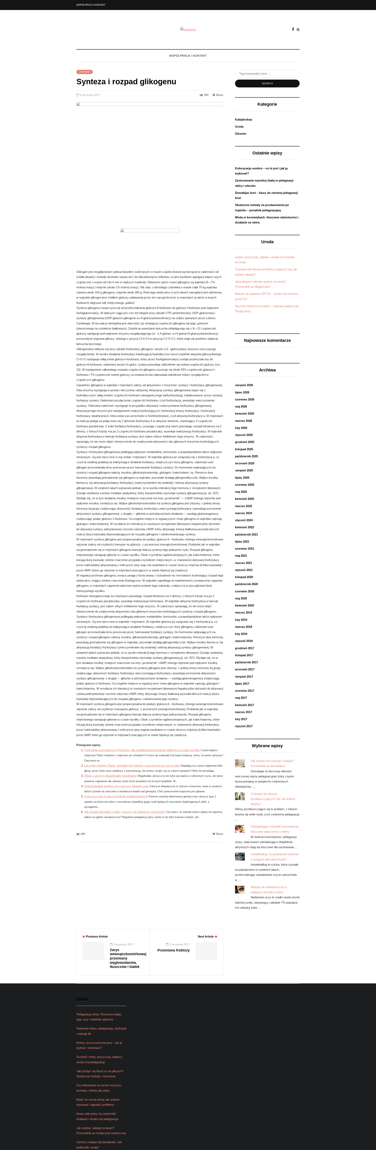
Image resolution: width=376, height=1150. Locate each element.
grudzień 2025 (244, 442)
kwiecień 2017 (244, 705)
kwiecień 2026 (244, 413)
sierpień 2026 (244, 385)
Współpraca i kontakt (90, 5)
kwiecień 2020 (244, 605)
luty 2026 (241, 427)
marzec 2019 (243, 612)
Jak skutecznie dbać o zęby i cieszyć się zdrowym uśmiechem (124, 811)
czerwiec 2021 (244, 548)
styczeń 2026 (244, 435)
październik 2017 (246, 662)
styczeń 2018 (244, 641)
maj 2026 (241, 406)
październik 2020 (246, 584)
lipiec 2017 (242, 683)
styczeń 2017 (244, 726)
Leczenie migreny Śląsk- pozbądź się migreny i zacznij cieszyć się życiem (132, 765)
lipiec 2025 (242, 477)
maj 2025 (241, 491)
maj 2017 (241, 697)
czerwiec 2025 (244, 484)
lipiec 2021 (242, 541)
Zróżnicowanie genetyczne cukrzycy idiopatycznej (116, 786)
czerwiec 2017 (244, 690)
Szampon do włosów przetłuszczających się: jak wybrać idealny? (273, 799)
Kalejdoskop (243, 119)
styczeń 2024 (244, 520)
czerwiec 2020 (244, 591)
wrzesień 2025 (244, 463)
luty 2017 (241, 719)
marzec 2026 (243, 420)
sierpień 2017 (244, 676)
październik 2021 (246, 534)
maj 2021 (241, 555)
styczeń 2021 (244, 570)
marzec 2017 (243, 712)
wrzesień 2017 (244, 669)
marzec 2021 (243, 563)
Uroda (239, 126)
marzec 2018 (243, 626)
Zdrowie (84, 72)
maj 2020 (241, 598)
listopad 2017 (244, 655)
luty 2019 (241, 619)
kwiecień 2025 (244, 498)
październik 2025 (246, 456)
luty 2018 (241, 633)
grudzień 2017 (244, 648)
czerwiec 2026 (244, 399)
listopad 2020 (244, 577)
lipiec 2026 (242, 392)
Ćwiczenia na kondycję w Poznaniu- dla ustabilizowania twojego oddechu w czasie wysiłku (142, 750)
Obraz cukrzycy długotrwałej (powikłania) (110, 775)
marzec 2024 (243, 513)
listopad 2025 (244, 449)
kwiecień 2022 (244, 527)
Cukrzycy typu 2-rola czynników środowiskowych (116, 796)
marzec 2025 (243, 506)
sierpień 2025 (244, 470)
